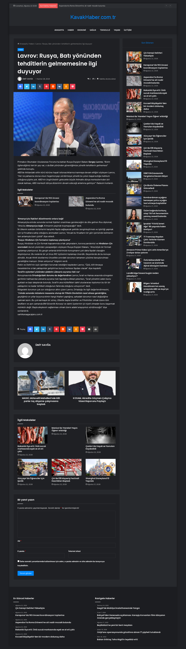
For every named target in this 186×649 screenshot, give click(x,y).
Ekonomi (81, 30)
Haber (71, 30)
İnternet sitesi (74, 551)
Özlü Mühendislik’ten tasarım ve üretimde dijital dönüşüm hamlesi (155, 263)
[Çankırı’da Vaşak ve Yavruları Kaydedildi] (101, 435)
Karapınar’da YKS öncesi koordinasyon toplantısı (156, 66)
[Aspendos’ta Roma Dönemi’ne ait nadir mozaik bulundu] (76, 201)
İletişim (128, 30)
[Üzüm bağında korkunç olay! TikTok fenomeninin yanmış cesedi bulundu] (133, 214)
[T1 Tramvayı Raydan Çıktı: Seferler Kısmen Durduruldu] (133, 240)
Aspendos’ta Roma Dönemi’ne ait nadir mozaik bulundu (82, 6)
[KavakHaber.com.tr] (93, 17)
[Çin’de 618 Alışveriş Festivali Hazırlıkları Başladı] (67, 467)
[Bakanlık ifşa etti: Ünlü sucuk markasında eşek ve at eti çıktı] (33, 435)
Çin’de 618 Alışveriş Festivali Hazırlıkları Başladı (65, 479)
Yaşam (117, 30)
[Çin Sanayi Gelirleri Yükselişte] (133, 57)
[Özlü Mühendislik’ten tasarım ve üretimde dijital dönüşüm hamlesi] (133, 264)
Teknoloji (105, 30)
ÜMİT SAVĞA (27, 79)
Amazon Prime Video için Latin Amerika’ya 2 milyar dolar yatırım (147, 251)
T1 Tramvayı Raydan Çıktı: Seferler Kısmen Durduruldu (154, 239)
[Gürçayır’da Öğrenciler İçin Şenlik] (33, 467)
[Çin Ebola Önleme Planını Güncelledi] (133, 189)
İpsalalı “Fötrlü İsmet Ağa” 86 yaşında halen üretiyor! (155, 226)
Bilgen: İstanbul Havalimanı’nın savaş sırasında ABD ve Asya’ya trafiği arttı (156, 287)
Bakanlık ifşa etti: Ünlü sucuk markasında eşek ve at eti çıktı (32, 449)
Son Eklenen (147, 42)
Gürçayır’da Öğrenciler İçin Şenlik (31, 479)
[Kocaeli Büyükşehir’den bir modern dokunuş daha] (133, 107)
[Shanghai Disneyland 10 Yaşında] (101, 467)
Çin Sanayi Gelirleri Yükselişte (153, 54)
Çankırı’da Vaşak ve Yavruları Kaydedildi (100, 447)
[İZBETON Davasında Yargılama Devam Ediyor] (133, 177)
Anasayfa (59, 30)
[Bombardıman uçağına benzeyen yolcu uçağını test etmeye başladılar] (133, 201)
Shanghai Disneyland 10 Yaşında (97, 479)
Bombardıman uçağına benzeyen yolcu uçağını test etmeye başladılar (155, 200)
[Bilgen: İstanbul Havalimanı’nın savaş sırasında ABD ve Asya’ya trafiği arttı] (133, 287)
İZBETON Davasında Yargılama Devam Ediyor (156, 174)
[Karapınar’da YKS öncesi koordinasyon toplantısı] (25, 201)
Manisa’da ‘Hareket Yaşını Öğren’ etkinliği (64, 429)
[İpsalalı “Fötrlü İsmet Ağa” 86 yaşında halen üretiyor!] (133, 227)
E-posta (22, 551)
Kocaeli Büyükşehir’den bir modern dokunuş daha (155, 106)
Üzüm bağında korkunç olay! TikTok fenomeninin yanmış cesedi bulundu (156, 213)
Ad (19, 541)
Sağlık (93, 30)
